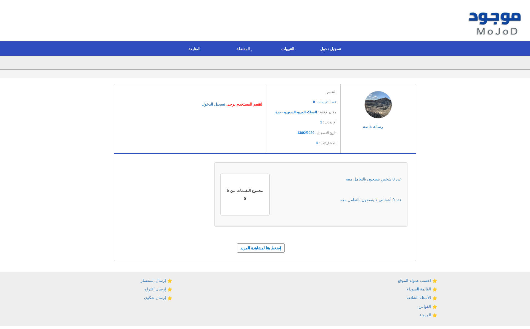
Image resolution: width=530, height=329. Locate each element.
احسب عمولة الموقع (415, 280)
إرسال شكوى (155, 297)
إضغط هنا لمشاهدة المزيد (260, 248)
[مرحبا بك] (495, 21)
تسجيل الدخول (213, 104)
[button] (332, 48)
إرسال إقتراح (156, 289)
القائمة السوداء (419, 289)
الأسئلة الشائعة (419, 297)
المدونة (425, 315)
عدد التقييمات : (324, 102)
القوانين (425, 306)
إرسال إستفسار (154, 280)
